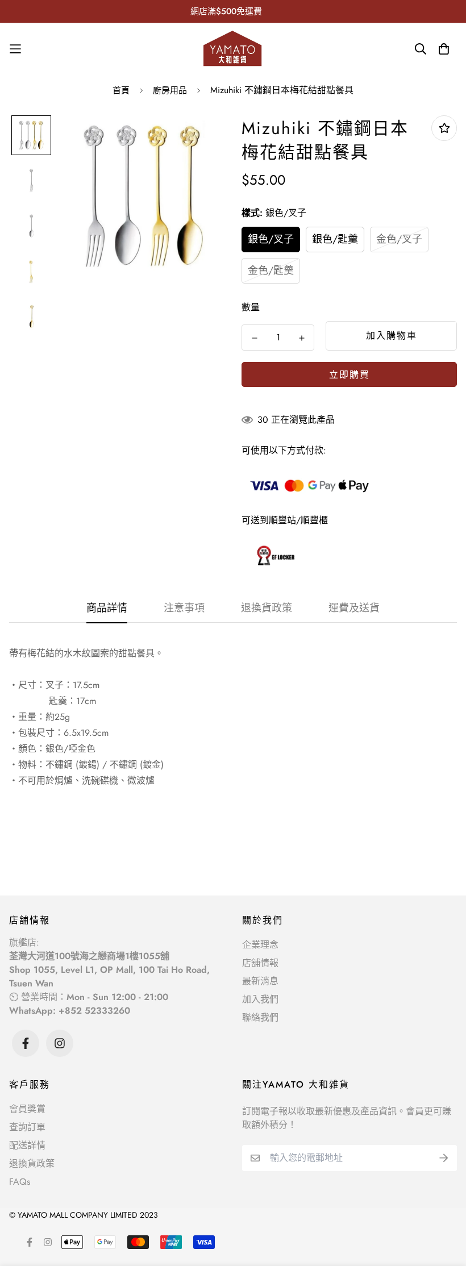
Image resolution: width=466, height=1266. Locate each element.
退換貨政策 (32, 1163)
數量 (251, 307)
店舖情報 (260, 962)
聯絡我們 (260, 1017)
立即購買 (349, 374)
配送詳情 (27, 1145)
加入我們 (260, 999)
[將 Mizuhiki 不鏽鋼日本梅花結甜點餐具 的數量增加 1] (301, 338)
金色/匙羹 (271, 270)
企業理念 (260, 944)
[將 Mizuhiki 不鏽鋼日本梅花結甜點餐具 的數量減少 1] (254, 338)
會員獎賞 (27, 1108)
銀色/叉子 (271, 239)
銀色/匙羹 (335, 239)
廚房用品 (170, 90)
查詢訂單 (27, 1127)
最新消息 (260, 981)
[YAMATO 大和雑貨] (233, 48)
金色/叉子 (399, 239)
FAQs (19, 1181)
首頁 (121, 90)
